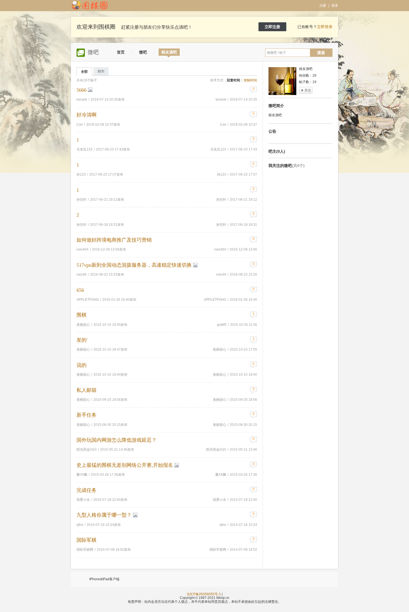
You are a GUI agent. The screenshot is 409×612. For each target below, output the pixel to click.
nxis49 (221, 274)
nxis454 (220, 249)
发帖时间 (250, 80)
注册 (322, 6)
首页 (121, 52)
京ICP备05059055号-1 (204, 594)
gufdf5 (221, 325)
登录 (334, 6)
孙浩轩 (221, 199)
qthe (223, 525)
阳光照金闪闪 (216, 449)
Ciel (223, 125)
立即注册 (272, 27)
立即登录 (324, 27)
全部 (84, 72)
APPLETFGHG (215, 300)
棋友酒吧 (169, 52)
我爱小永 (219, 500)
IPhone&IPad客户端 (104, 579)
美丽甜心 (83, 325)
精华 (101, 71)
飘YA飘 (220, 475)
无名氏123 (218, 149)
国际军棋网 (218, 550)
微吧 (143, 52)
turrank (221, 99)
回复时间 (233, 80)
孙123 (221, 174)
